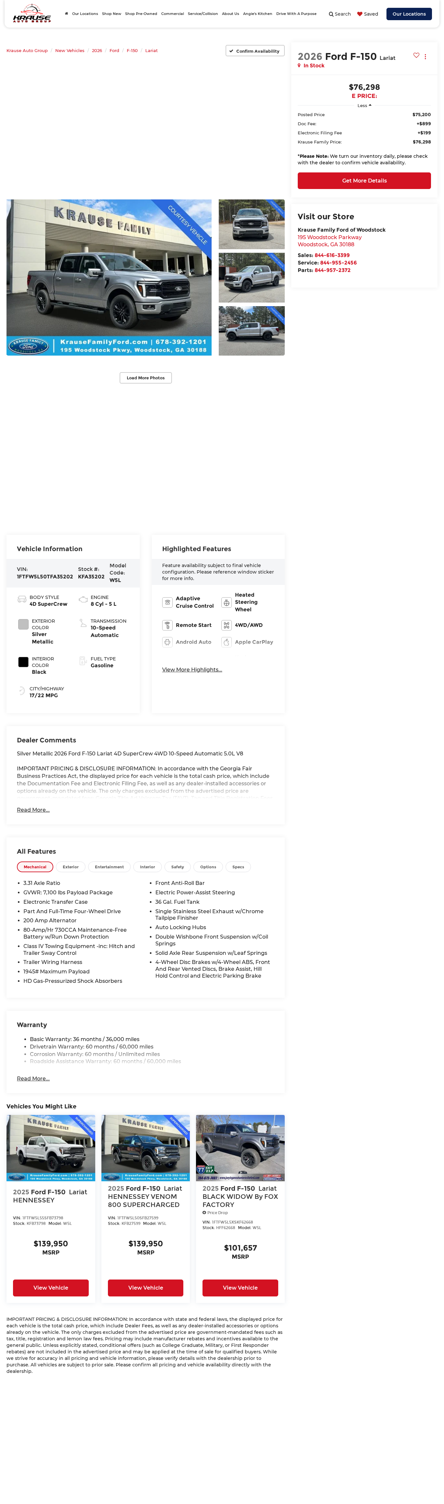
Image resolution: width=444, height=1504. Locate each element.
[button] (109, 277)
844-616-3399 (332, 255)
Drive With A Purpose (296, 13)
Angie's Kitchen (257, 13)
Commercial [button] (172, 13)
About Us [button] (230, 13)
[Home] (66, 13)
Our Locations (409, 14)
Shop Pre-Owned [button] (141, 13)
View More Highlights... (192, 670)
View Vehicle (50, 1288)
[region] (364, 140)
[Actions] (425, 56)
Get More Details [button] (364, 181)
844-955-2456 (338, 263)
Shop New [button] (111, 13)
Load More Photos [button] (146, 377)
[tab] (35, 866)
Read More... (33, 810)
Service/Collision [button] (203, 13)
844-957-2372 (333, 270)
